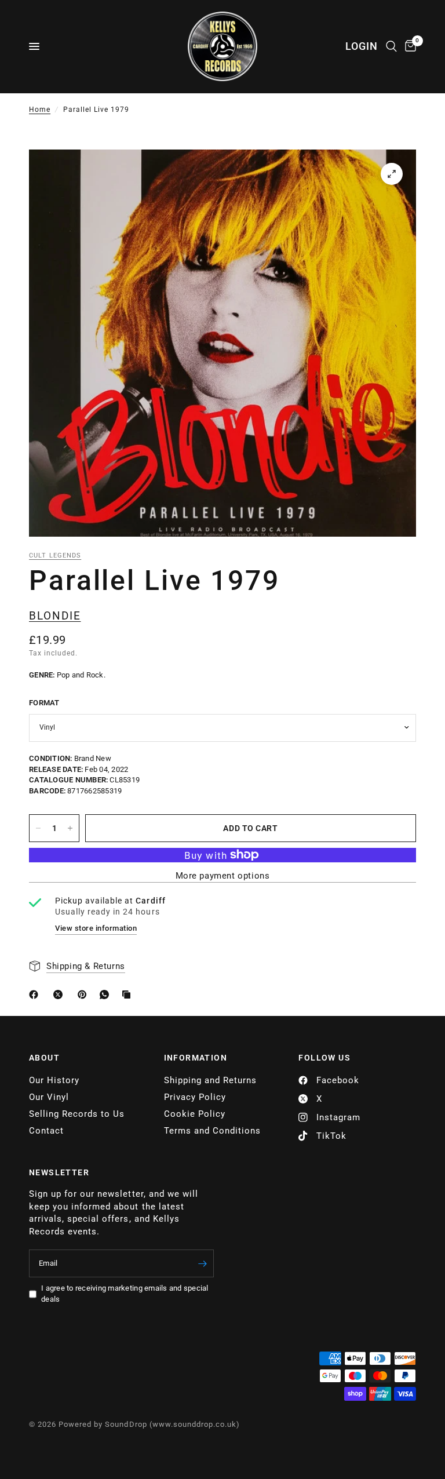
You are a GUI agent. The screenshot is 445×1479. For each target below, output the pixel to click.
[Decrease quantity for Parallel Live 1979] (38, 828)
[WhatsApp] (107, 994)
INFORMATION (195, 1058)
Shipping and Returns (210, 1080)
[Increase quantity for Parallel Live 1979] (70, 828)
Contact (46, 1130)
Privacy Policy (195, 1097)
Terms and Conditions (212, 1130)
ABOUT (44, 1058)
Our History (54, 1080)
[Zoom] (392, 174)
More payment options (223, 876)
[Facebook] (36, 994)
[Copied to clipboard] (129, 994)
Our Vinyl (49, 1097)
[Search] (391, 46)
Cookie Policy (194, 1114)
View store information (96, 928)
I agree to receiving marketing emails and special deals (125, 1293)
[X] (60, 994)
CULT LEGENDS (55, 555)
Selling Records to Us (77, 1114)
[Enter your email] (202, 1263)
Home (39, 109)
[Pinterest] (85, 994)
